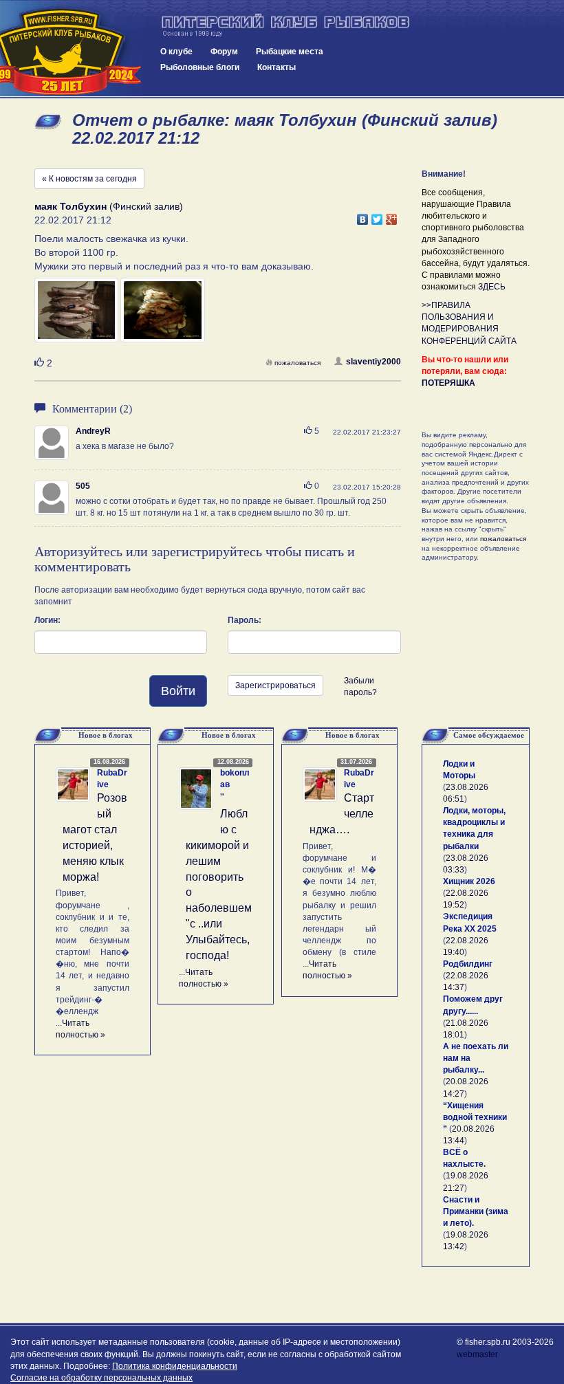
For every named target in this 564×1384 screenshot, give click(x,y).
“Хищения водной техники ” (475, 1117)
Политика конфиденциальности (174, 1366)
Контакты (276, 67)
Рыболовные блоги (199, 67)
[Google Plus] (391, 215)
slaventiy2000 (373, 361)
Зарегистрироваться (275, 685)
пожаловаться (297, 362)
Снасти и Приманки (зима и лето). (475, 1211)
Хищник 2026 (469, 881)
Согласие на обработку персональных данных (101, 1378)
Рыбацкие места (289, 51)
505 (83, 486)
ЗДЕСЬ (492, 287)
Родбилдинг (467, 964)
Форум (224, 51)
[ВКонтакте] (363, 215)
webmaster (477, 1354)
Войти (178, 691)
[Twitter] (377, 215)
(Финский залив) (108, 206)
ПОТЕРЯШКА (448, 383)
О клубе (176, 51)
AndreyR (93, 431)
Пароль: (244, 620)
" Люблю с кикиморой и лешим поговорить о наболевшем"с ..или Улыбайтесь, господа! (219, 876)
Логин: (47, 620)
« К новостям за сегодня (89, 179)
